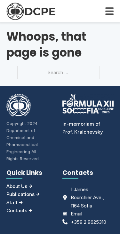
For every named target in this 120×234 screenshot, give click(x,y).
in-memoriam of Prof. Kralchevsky (82, 128)
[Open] (109, 11)
